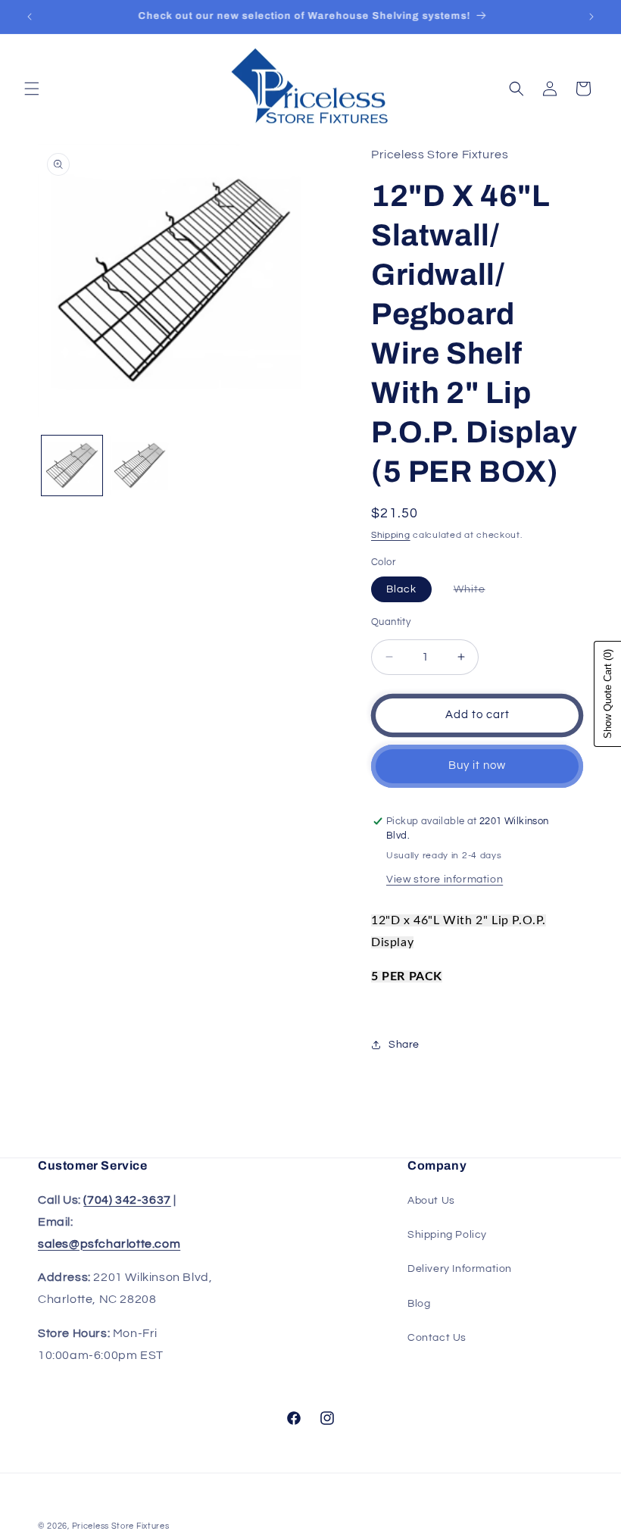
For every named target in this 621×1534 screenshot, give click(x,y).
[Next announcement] (591, 16)
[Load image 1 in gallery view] (72, 466)
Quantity (390, 622)
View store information (444, 879)
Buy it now (477, 765)
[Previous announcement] (29, 16)
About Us (431, 1200)
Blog (418, 1303)
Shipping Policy (447, 1234)
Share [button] (404, 1044)
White (477, 592)
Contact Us (437, 1337)
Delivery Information (459, 1269)
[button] (31, 88)
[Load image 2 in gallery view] (140, 466)
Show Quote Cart (607, 694)
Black (401, 589)
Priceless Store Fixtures (121, 1526)
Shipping (390, 535)
